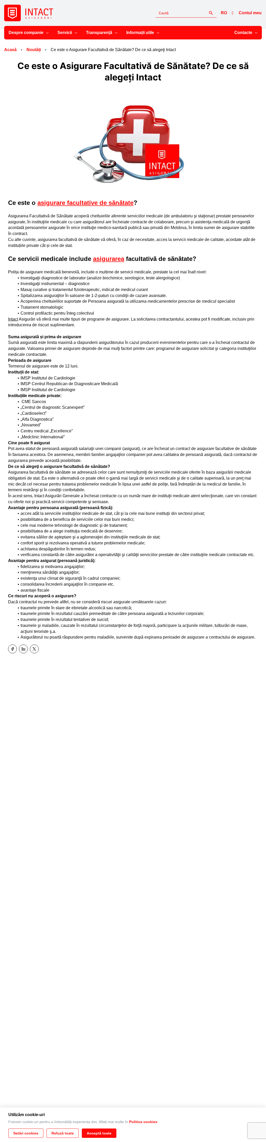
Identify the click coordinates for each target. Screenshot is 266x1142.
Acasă (10, 49)
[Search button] (211, 13)
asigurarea (108, 258)
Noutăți (33, 49)
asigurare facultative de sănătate (85, 202)
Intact (13, 319)
